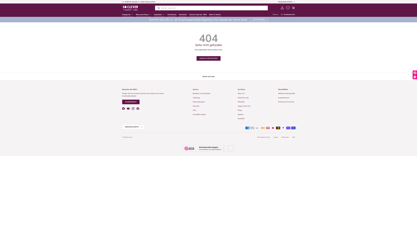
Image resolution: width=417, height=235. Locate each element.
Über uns (241, 93)
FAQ (194, 110)
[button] (293, 8)
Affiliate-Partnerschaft (286, 93)
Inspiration (158, 14)
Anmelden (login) (199, 114)
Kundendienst (131, 102)
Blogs (240, 110)
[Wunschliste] (288, 8)
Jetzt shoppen (259, 19)
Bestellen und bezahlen (201, 93)
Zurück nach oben (208, 76)
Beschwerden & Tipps (263, 137)
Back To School (215, 14)
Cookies (276, 137)
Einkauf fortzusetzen (208, 58)
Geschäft (241, 119)
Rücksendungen (199, 102)
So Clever (129, 137)
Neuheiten (183, 14)
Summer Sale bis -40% (198, 14)
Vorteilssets (171, 14)
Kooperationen (283, 98)
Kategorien (126, 14)
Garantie (196, 106)
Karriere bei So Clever (286, 102)
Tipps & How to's (244, 106)
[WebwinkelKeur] (208, 148)
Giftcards (241, 102)
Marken (275, 14)
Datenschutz (285, 137)
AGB (293, 137)
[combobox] (211, 8)
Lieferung (196, 98)
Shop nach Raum (142, 14)
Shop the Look (243, 98)
